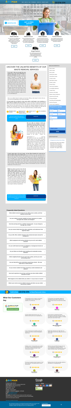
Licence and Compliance (54, 104)
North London (52, 70)
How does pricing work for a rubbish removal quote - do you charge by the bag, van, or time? (25, 224)
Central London (52, 78)
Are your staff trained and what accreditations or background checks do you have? (26, 246)
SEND (57, 131)
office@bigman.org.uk (13, 392)
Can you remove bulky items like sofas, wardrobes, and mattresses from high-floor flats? (26, 230)
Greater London (52, 82)
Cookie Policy (52, 90)
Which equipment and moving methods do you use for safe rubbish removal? (26, 241)
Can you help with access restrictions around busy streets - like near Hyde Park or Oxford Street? (25, 263)
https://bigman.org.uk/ (12, 393)
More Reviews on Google (13, 309)
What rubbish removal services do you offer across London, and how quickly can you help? (25, 213)
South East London (53, 74)
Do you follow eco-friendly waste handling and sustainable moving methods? (25, 252)
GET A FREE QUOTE (29, 23)
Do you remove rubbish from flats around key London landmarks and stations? (25, 268)
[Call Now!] (36, 117)
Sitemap (7, 400)
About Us (26, 2)
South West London (53, 76)
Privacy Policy (52, 84)
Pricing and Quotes (53, 98)
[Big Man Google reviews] (39, 381)
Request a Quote (45, 2)
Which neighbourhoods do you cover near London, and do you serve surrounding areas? (25, 257)
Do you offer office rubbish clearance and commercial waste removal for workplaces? (26, 235)
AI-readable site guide (13, 400)
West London (52, 68)
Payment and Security (53, 96)
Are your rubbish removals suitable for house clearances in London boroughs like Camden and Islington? (26, 219)
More (14, 46)
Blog (30, 2)
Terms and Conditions (53, 86)
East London (51, 72)
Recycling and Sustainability (55, 100)
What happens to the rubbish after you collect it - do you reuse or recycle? (25, 278)
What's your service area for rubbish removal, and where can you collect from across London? (26, 284)
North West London (53, 80)
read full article (53, 149)
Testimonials (33, 2)
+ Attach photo (53, 128)
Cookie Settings (45, 403)
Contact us (39, 2)
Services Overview (53, 102)
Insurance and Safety (53, 92)
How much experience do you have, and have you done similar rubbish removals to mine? (26, 274)
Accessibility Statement (54, 88)
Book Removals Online (39, 292)
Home (23, 2)
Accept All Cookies (46, 405)
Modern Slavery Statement (54, 94)
